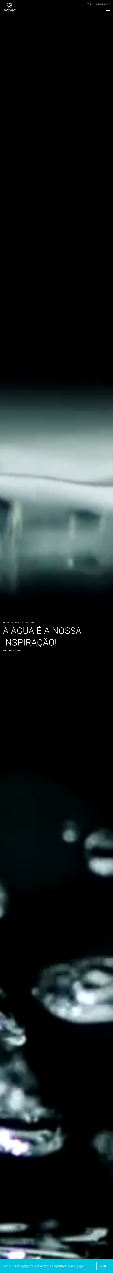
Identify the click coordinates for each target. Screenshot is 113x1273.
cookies (25, 1266)
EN (91, 4)
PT (88, 4)
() (103, 4)
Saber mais (8, 651)
